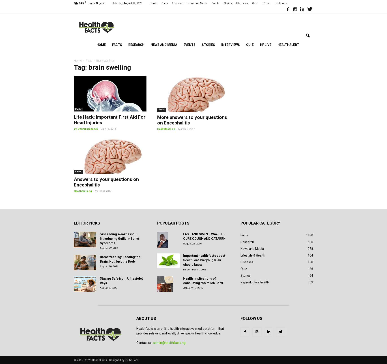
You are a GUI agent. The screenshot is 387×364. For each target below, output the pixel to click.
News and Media (197, 3)
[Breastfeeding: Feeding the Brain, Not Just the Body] (85, 262)
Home (153, 3)
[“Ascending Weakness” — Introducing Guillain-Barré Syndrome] (85, 239)
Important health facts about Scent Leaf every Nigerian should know (204, 260)
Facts (164, 3)
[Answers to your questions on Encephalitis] (110, 156)
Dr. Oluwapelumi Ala (86, 128)
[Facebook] (287, 9)
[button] (307, 35)
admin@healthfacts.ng (169, 343)
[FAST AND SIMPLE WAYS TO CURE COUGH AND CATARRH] (162, 240)
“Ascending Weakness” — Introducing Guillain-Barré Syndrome (119, 238)
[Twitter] (309, 9)
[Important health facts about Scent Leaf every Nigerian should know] (168, 260)
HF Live (266, 3)
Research (177, 3)
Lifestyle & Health (253, 255)
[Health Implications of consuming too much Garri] (165, 284)
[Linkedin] (302, 9)
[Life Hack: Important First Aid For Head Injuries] (110, 93)
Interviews (242, 3)
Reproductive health (255, 282)
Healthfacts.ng (166, 129)
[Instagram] (295, 9)
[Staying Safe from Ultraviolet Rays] (85, 284)
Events (215, 3)
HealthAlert (281, 3)
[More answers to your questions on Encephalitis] (193, 94)
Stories (228, 3)
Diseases (247, 262)
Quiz (255, 3)
